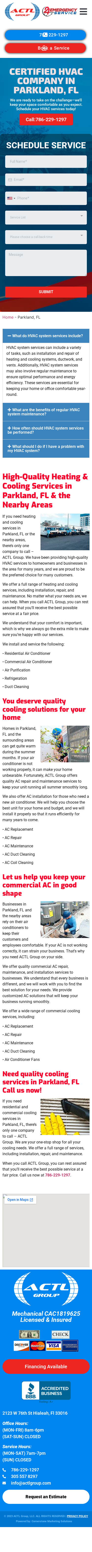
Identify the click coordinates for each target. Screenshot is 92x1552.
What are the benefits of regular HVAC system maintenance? (44, 412)
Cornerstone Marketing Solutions (52, 1521)
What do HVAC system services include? (47, 336)
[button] (83, 11)
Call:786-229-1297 (46, 119)
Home (7, 317)
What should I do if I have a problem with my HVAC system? (46, 448)
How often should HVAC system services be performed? (46, 430)
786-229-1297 (57, 1175)
